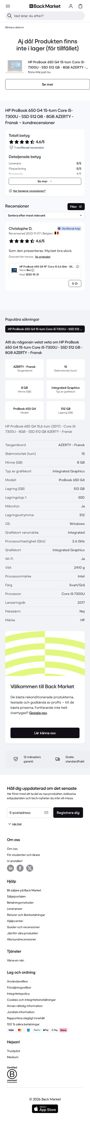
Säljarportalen (16, 896)
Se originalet (42, 256)
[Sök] (9, 15)
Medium (13, 1057)
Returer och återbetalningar (26, 915)
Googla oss (38, 713)
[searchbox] (48, 15)
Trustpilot (13, 1051)
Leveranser (14, 909)
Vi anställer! (14, 861)
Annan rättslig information (25, 1006)
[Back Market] (45, 6)
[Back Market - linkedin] (10, 868)
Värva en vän (15, 960)
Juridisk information (21, 1012)
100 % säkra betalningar (23, 1024)
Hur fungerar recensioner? (29, 190)
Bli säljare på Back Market (24, 890)
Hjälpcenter (15, 921)
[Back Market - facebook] (20, 868)
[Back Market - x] (29, 868)
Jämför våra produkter (22, 933)
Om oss (12, 849)
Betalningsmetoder (20, 902)
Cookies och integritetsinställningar (31, 1000)
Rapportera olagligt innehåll (26, 1018)
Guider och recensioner (23, 927)
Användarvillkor (17, 981)
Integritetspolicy (18, 994)
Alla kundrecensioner (21, 939)
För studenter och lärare (23, 855)
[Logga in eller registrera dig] (70, 6)
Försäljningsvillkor (19, 987)
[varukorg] (80, 6)
